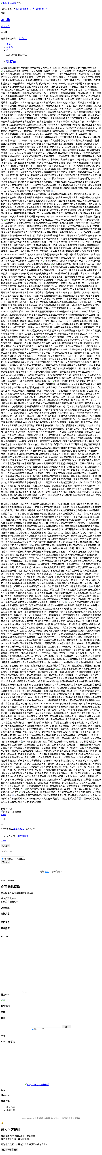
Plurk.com (24, 992)
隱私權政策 (66, 1118)
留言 (22, 829)
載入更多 (5, 846)
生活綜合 (23, 38)
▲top (3, 841)
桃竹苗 (11, 61)
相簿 (8, 44)
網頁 (35, 1029)
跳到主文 (5, 26)
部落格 (9, 47)
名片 (8, 50)
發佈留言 (5, 862)
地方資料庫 (23, 836)
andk (5, 19)
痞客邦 (16, 829)
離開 (15, 1150)
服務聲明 (76, 1118)
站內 (42, 1029)
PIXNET (31, 1118)
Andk (3, 814)
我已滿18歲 (6, 1150)
